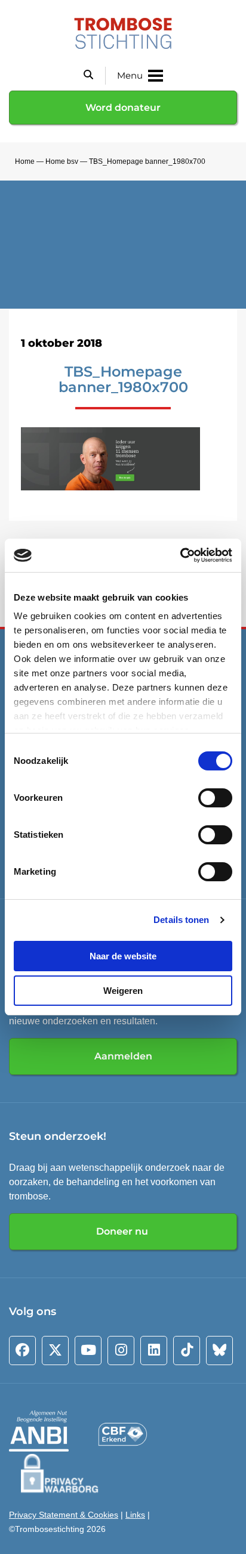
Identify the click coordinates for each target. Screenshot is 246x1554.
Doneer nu (123, 1231)
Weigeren (123, 991)
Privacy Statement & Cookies (63, 1514)
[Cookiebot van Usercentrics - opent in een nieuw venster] (180, 555)
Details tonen (181, 920)
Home (25, 161)
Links (135, 1514)
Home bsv (61, 161)
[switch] (215, 797)
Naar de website (123, 956)
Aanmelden (123, 1056)
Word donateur (123, 107)
